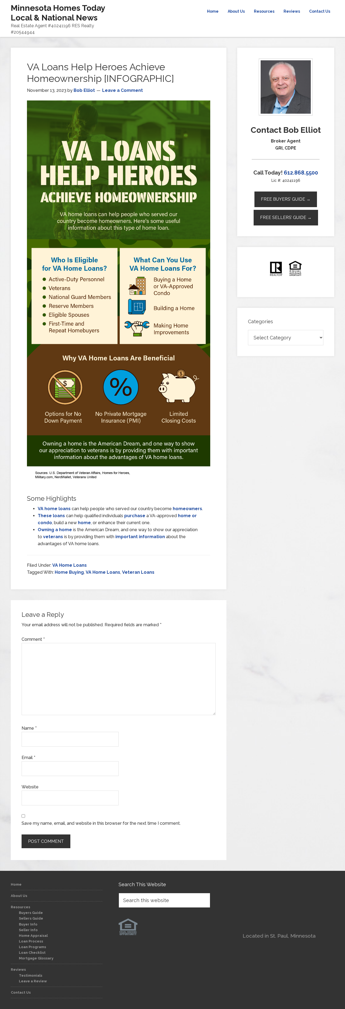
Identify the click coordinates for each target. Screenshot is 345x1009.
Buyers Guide (31, 913)
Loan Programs (32, 947)
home (84, 522)
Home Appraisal (33, 936)
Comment (33, 639)
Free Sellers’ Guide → (286, 217)
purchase (134, 515)
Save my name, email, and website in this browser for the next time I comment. (101, 823)
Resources (20, 907)
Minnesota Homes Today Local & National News (58, 12)
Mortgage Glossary (36, 958)
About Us (19, 896)
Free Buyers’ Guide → (285, 199)
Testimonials (30, 975)
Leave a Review (33, 981)
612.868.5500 (301, 172)
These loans (51, 515)
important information (140, 536)
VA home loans (54, 508)
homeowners (187, 508)
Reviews (18, 970)
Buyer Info (28, 924)
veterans (53, 536)
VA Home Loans (69, 565)
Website (30, 786)
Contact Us (21, 992)
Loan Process (31, 941)
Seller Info (28, 930)
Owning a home (55, 529)
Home (16, 884)
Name (29, 728)
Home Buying (69, 572)
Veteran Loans (138, 572)
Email (28, 757)
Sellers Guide (31, 918)
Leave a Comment (122, 90)
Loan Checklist (32, 953)
